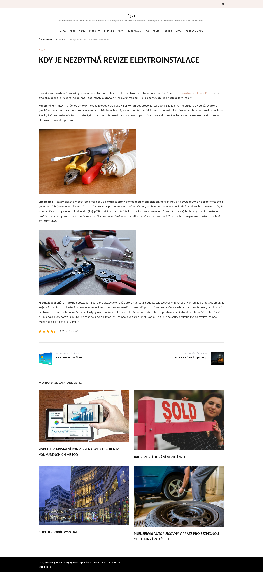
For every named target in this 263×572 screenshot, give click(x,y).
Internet (94, 31)
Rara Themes (101, 562)
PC (147, 31)
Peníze (157, 31)
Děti (72, 31)
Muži (121, 31)
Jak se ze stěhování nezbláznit (159, 457)
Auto (63, 31)
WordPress (45, 566)
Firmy (82, 31)
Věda (179, 31)
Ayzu (132, 15)
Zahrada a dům (195, 31)
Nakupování (134, 31)
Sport (168, 31)
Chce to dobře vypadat (58, 532)
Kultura (109, 31)
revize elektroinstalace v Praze (193, 93)
